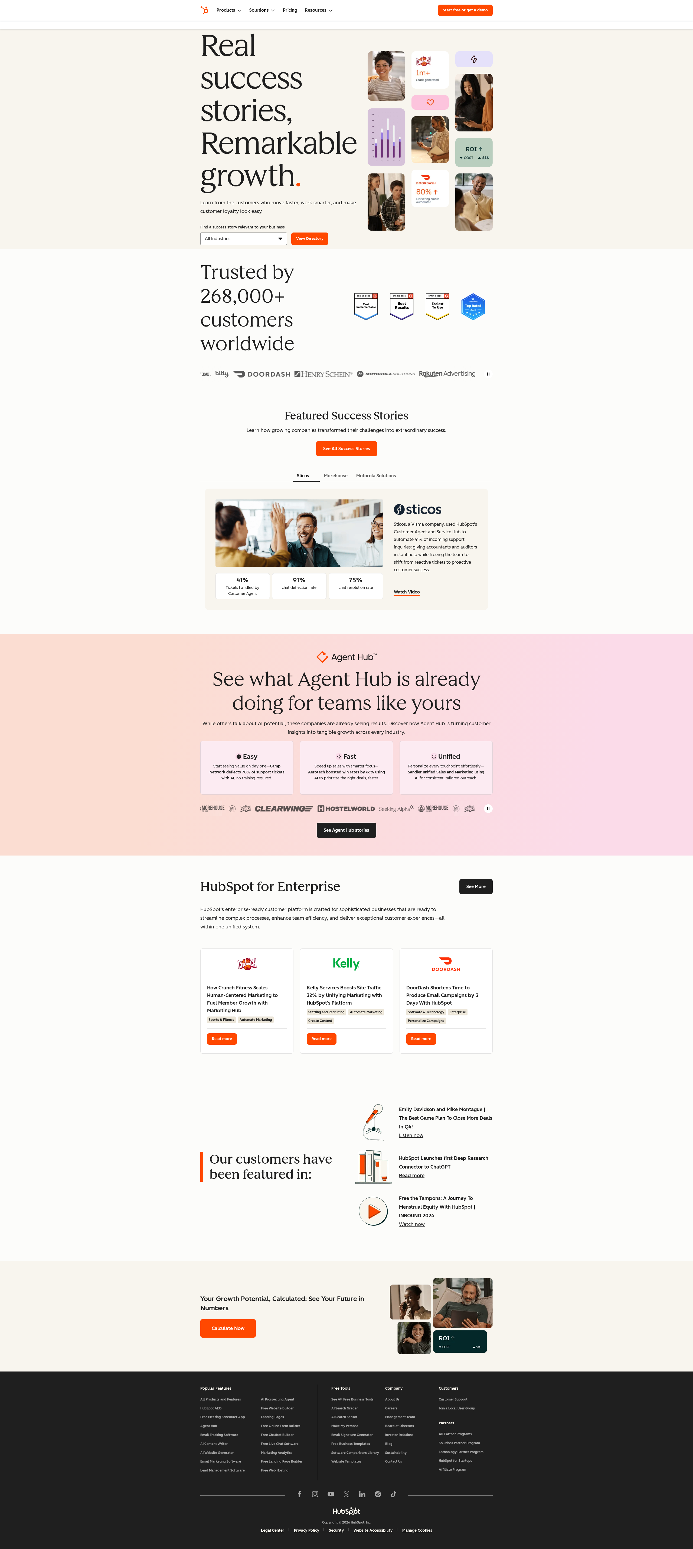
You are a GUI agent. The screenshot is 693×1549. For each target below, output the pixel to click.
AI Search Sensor (344, 1417)
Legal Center (272, 1530)
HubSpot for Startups (455, 1461)
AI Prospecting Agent (277, 1399)
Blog (389, 1444)
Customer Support (453, 1399)
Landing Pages (272, 1417)
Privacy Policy (306, 1530)
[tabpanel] (346, 549)
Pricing (290, 10)
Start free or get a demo (465, 10)
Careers (391, 1408)
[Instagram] (315, 1495)
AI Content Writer (214, 1444)
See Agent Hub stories (346, 830)
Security (336, 1530)
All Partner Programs (455, 1434)
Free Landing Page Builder (281, 1461)
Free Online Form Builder (280, 1426)
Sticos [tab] (303, 475)
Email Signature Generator (352, 1435)
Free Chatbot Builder (277, 1435)
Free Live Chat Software (280, 1444)
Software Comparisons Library (355, 1453)
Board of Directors (399, 1426)
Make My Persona (344, 1426)
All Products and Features (220, 1399)
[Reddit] (377, 1495)
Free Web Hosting (275, 1470)
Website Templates (346, 1461)
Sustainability (396, 1453)
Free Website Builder (277, 1408)
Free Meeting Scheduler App (222, 1417)
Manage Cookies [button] (417, 1530)
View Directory (309, 238)
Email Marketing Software (220, 1461)
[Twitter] (346, 1495)
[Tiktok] (393, 1495)
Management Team (400, 1417)
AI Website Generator (217, 1453)
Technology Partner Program (461, 1452)
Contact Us (393, 1461)
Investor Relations (399, 1435)
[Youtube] (330, 1495)
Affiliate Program (452, 1469)
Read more (222, 1039)
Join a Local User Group (457, 1408)
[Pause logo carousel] (488, 374)
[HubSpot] (204, 10)
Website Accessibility (373, 1530)
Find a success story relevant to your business (242, 227)
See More (476, 886)
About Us (392, 1399)
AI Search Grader (344, 1408)
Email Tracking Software (219, 1435)
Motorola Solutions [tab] (376, 475)
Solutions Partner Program (459, 1443)
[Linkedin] (362, 1495)
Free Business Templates (350, 1444)
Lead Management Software (222, 1470)
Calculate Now (228, 1328)
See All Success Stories (350, 448)
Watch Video (407, 592)
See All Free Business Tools (352, 1399)
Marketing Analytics (276, 1453)
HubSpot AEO (211, 1408)
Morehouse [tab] (336, 475)
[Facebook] (299, 1495)
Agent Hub (208, 1426)
